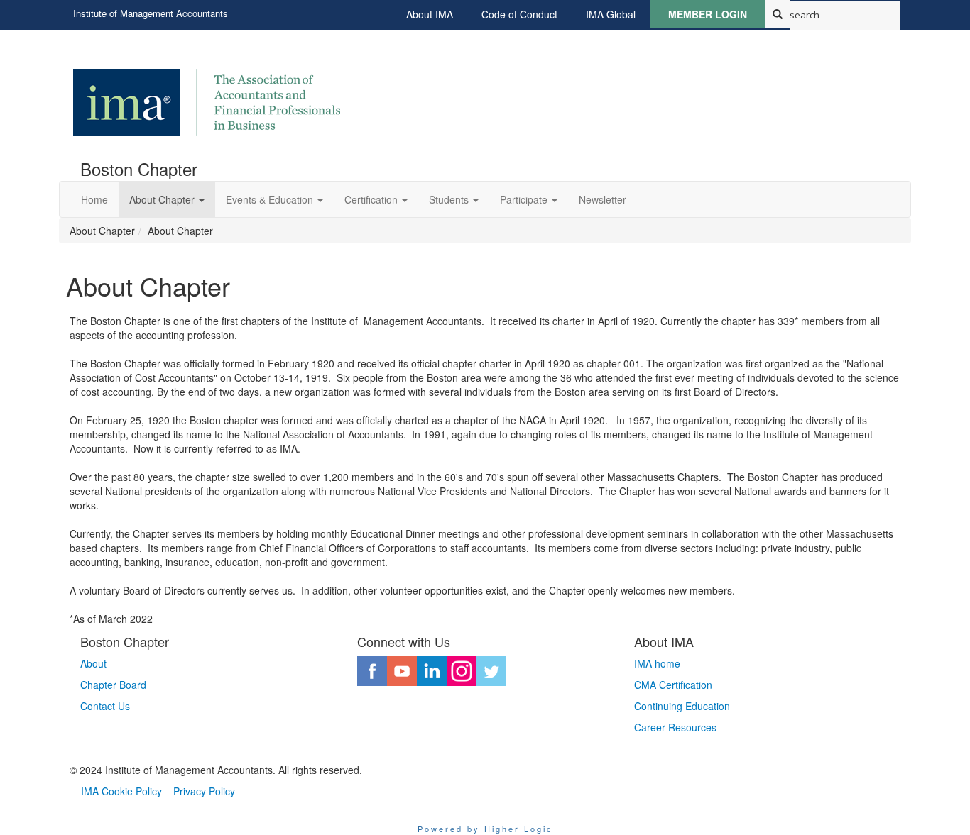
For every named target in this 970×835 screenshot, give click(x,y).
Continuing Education (682, 706)
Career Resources (675, 727)
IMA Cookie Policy (121, 791)
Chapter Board (113, 685)
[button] (167, 199)
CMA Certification (673, 685)
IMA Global (611, 14)
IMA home (657, 663)
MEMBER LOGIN (707, 14)
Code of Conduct (519, 14)
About (93, 663)
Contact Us (105, 706)
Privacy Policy (204, 791)
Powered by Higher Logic (485, 828)
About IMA (429, 14)
